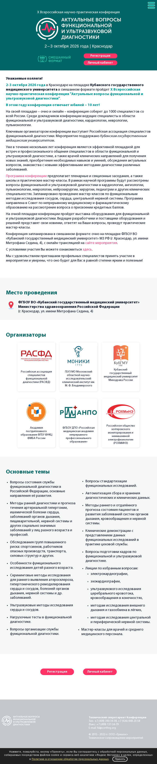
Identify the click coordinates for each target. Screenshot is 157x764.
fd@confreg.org (106, 728)
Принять (120, 759)
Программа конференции (26, 176)
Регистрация (100, 56)
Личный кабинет (100, 62)
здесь (87, 250)
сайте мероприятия (101, 243)
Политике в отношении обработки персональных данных (70, 759)
